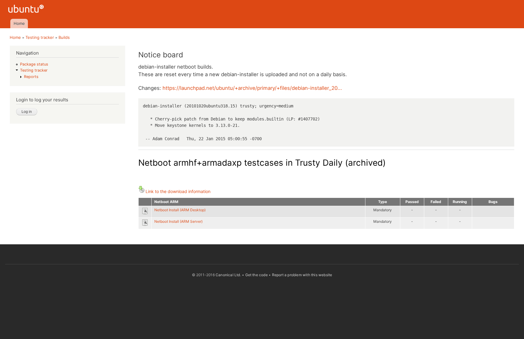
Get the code (256, 275)
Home (19, 23)
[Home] (27, 9)
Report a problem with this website (302, 275)
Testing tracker (39, 37)
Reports (31, 76)
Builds (64, 37)
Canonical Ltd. (228, 275)
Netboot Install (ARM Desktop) (180, 210)
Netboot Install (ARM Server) (178, 221)
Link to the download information (178, 191)
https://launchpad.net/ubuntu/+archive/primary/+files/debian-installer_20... (252, 88)
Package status (34, 64)
